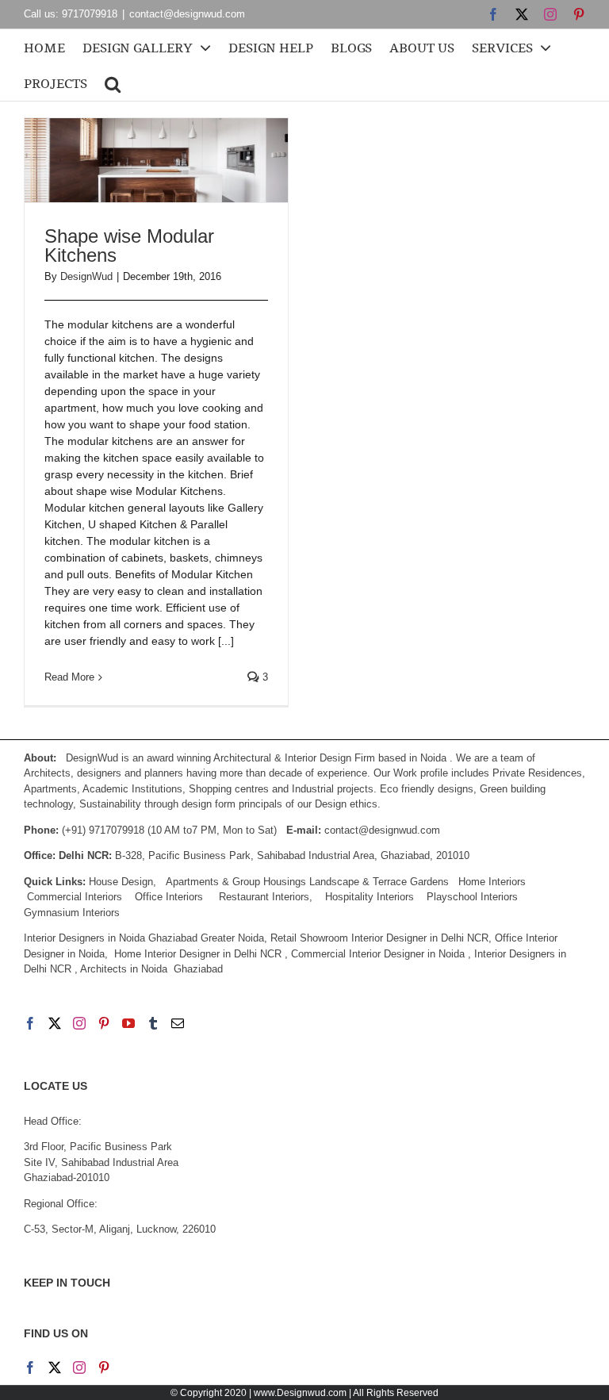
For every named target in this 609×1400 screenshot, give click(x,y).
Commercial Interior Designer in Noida (378, 954)
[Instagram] (79, 1023)
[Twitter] (54, 1023)
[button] (113, 83)
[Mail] (177, 1023)
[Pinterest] (104, 1023)
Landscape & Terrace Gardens (379, 882)
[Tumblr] (153, 1023)
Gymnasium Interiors (73, 913)
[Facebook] (30, 1023)
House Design (121, 882)
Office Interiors (169, 897)
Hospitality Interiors (369, 897)
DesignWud (86, 276)
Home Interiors (492, 882)
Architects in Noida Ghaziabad (151, 969)
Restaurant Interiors (264, 897)
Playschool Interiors (472, 897)
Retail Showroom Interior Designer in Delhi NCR (379, 938)
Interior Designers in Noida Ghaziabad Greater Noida (144, 938)
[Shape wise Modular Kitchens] (156, 160)
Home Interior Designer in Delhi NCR (198, 954)
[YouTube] (128, 1023)
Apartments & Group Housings (236, 882)
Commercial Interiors (74, 897)
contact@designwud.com (187, 14)
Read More (69, 677)
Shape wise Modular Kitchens (129, 245)
